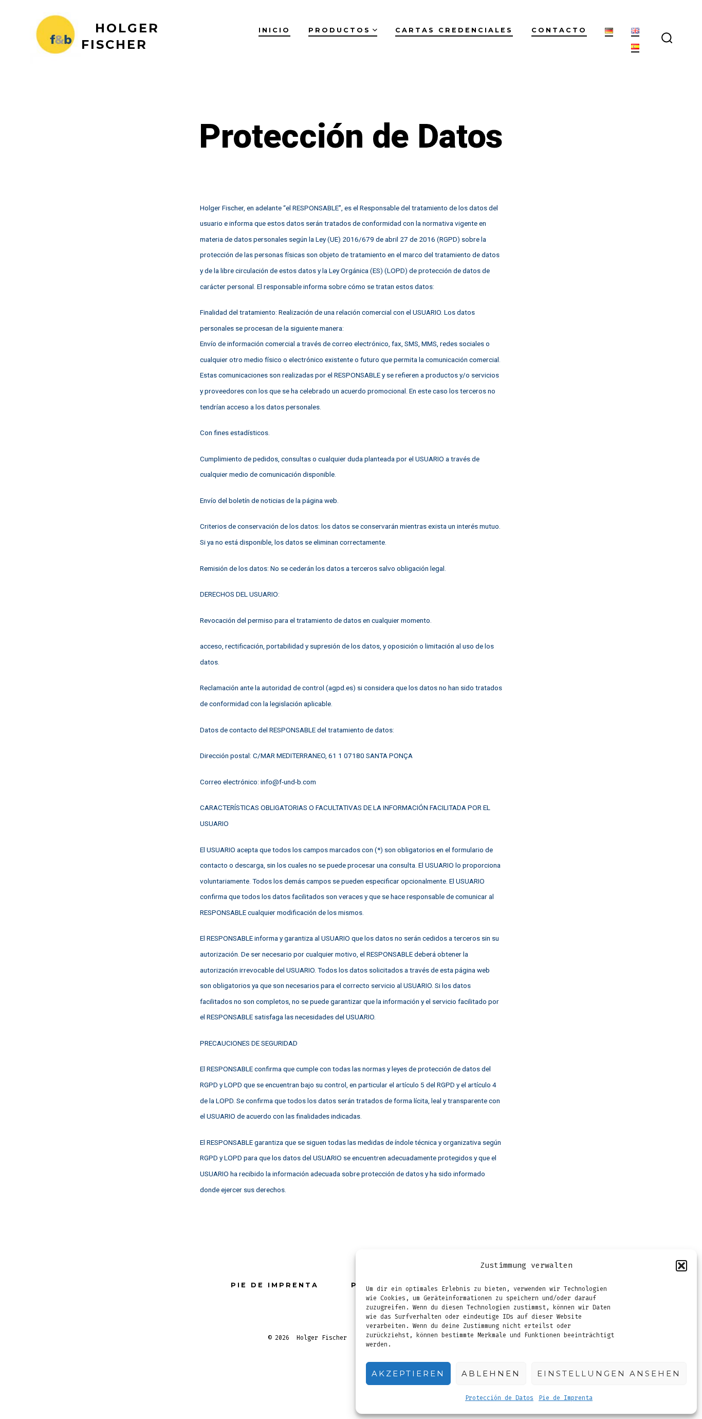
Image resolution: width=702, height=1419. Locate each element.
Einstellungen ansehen (609, 1373)
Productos (339, 30)
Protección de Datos (499, 1398)
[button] (681, 1266)
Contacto (559, 30)
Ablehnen (491, 1373)
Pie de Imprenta (566, 1398)
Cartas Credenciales (454, 30)
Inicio (274, 30)
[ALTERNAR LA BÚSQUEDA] (667, 38)
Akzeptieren (408, 1373)
